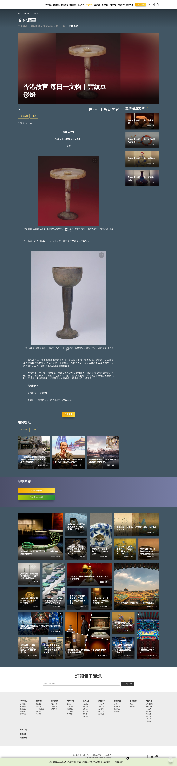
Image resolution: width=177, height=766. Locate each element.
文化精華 (89, 5)
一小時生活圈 (40, 709)
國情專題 (113, 5)
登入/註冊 (141, 4)
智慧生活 (23, 704)
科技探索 (23, 714)
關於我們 (129, 5)
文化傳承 (22, 26)
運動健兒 (85, 714)
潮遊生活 (64, 5)
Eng (153, 4)
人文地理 (70, 711)
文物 (34, 116)
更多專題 (148, 721)
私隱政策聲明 (96, 755)
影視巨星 (85, 716)
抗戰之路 (148, 716)
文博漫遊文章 (135, 108)
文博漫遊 (35, 13)
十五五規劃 (149, 706)
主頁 (19, 13)
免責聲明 (108, 755)
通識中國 (73, 5)
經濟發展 (117, 706)
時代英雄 (85, 704)
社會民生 (117, 709)
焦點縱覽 (97, 5)
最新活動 (23, 738)
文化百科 (48, 26)
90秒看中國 (149, 704)
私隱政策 (99, 762)
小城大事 (66, 456)
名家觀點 (105, 5)
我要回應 (68, 414)
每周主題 (23, 730)
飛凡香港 (32, 454)
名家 (131, 704)
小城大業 (148, 709)
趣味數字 (70, 704)
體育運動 (117, 711)
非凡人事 (81, 5)
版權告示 (86, 755)
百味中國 (54, 704)
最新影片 (121, 5)
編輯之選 (132, 706)
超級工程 (23, 706)
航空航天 (23, 709)
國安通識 (148, 711)
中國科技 (48, 5)
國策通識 (148, 714)
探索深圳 (38, 706)
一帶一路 (148, 719)
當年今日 (70, 714)
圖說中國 (35, 26)
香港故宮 (24, 116)
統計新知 (70, 709)
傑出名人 (85, 706)
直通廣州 (38, 711)
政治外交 (117, 704)
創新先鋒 (85, 709)
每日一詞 (61, 26)
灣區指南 (38, 714)
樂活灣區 (56, 5)
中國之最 (70, 706)
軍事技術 (23, 711)
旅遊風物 (54, 706)
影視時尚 (54, 709)
